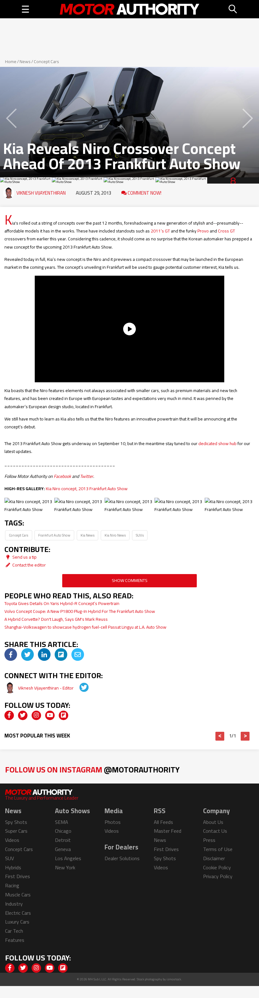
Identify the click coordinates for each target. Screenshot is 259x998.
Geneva (63, 849)
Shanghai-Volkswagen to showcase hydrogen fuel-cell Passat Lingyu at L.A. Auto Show (85, 627)
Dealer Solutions (122, 858)
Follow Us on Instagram (92, 769)
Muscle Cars (18, 894)
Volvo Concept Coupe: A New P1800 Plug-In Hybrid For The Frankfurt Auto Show (79, 611)
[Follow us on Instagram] (36, 715)
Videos (12, 840)
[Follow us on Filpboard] (63, 715)
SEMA (61, 822)
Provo (203, 231)
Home (10, 61)
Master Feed (167, 831)
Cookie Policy (217, 867)
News (25, 61)
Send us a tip (24, 557)
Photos (113, 822)
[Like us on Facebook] (9, 715)
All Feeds (163, 822)
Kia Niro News (115, 535)
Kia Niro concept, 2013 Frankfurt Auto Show (87, 488)
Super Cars (16, 831)
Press (209, 840)
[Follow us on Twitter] (22, 715)
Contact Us (215, 831)
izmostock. (174, 979)
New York (65, 867)
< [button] (220, 736)
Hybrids (13, 867)
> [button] (245, 736)
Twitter (86, 476)
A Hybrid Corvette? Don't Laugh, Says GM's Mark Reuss (56, 619)
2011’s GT (160, 231)
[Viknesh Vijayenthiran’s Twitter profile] (80, 688)
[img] (10, 654)
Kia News (87, 535)
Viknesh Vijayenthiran (41, 192)
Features (14, 940)
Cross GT (226, 231)
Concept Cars (46, 61)
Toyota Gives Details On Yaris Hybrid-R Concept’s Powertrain (61, 603)
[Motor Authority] (129, 9)
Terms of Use (217, 849)
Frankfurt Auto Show (54, 535)
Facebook (62, 476)
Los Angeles (68, 858)
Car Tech (14, 931)
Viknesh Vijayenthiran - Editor (46, 688)
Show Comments (130, 580)
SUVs (140, 535)
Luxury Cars (17, 921)
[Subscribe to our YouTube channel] (50, 715)
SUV (9, 858)
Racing (12, 885)
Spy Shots (16, 822)
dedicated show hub (217, 443)
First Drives (17, 876)
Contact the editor (28, 565)
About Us (213, 822)
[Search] (233, 9)
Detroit (63, 840)
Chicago (63, 831)
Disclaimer (214, 858)
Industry (14, 903)
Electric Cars (18, 913)
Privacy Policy (217, 876)
